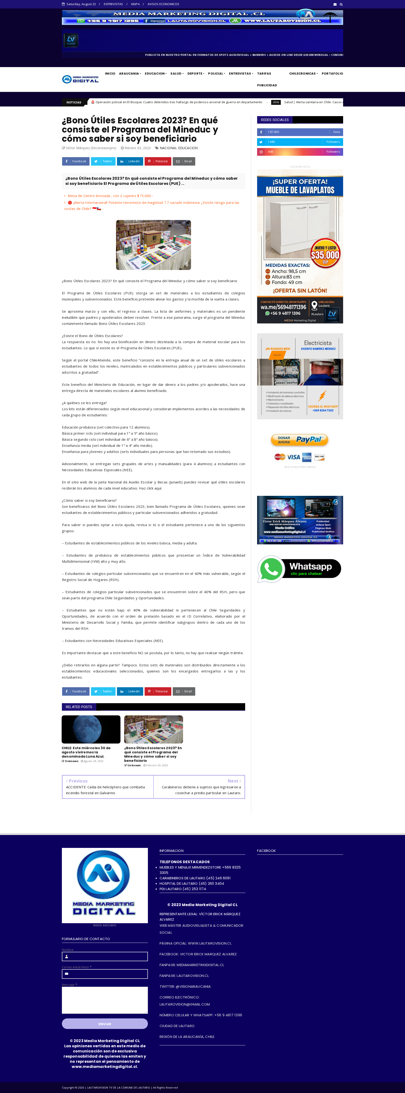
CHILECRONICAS (302, 73)
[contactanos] (300, 583)
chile (207, 102)
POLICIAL (215, 73)
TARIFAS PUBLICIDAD (267, 79)
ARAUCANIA (129, 73)
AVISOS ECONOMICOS (163, 4)
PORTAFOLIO (332, 73)
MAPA (135, 4)
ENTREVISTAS (113, 4)
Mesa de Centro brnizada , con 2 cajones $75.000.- (110, 195)
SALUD (175, 73)
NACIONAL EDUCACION (179, 148)
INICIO (110, 73)
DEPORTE (195, 73)
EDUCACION (155, 73)
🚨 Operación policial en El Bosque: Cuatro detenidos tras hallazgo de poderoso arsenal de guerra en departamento (107, 102)
